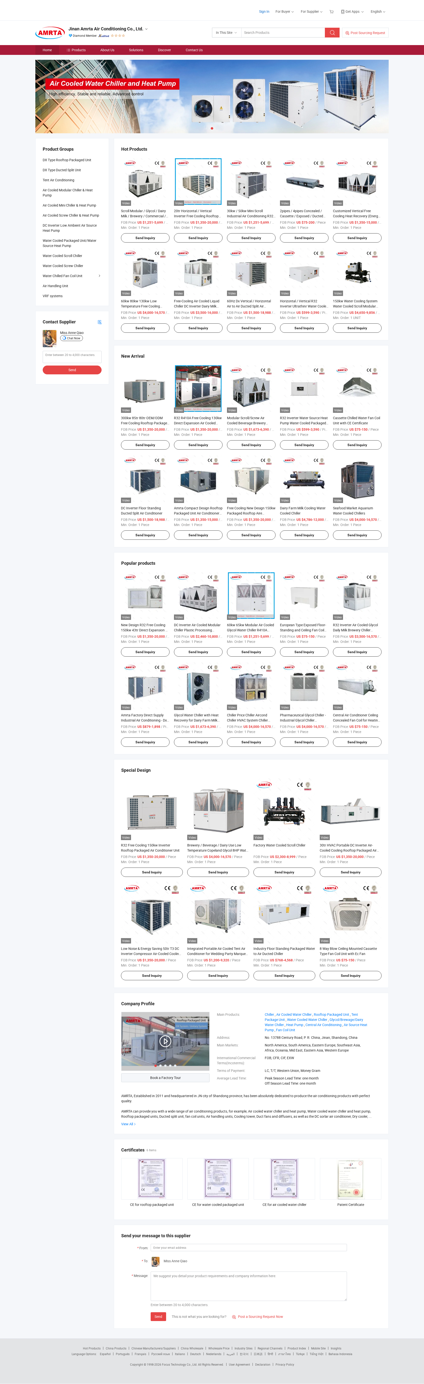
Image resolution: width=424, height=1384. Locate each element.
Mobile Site (318, 1348)
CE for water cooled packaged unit (218, 1204)
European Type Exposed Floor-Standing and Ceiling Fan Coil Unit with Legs (303, 630)
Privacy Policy (285, 1364)
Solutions (136, 50)
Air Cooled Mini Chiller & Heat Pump (69, 205)
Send (158, 1316)
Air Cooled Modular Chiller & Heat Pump (68, 192)
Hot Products (92, 1348)
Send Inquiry (145, 238)
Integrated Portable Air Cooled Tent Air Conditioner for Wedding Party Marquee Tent (217, 953)
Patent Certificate (350, 1204)
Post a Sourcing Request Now (257, 1316)
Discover (164, 50)
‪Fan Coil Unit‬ (285, 1030)
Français (140, 1354)
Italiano (180, 1354)
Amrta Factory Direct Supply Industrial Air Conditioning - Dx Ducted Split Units (144, 720)
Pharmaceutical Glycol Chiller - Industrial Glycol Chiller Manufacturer (303, 720)
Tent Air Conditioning (58, 180)
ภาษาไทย (284, 1354)
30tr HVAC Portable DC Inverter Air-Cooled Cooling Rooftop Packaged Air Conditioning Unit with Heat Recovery (348, 850)
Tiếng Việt (316, 1354)
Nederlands (213, 1354)
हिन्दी (270, 1354)
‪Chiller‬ (269, 1014)
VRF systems (53, 296)
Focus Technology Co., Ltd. (180, 1364)
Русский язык (160, 1354)
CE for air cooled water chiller (284, 1204)
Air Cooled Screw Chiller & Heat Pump (71, 215)
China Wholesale (192, 1348)
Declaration (262, 1364)
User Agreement (239, 1364)
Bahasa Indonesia (340, 1354)
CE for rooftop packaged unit (152, 1204)
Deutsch (195, 1354)
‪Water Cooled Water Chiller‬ (307, 1019)
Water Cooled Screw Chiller (63, 265)
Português (123, 1354)
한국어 (244, 1354)
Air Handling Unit (55, 285)
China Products (116, 1348)
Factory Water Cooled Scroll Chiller (279, 845)
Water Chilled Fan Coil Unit (62, 275)
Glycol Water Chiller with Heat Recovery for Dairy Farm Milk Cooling (196, 720)
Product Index (297, 1348)
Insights (336, 1348)
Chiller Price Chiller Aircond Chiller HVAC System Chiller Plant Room (247, 720)
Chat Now (73, 338)
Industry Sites (243, 1348)
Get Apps (352, 11)
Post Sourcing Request (368, 32)
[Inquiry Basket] (332, 11)
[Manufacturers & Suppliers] (66, 9)
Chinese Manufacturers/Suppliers (154, 1348)
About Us (107, 50)
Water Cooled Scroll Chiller (62, 255)
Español (105, 1354)
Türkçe (300, 1354)
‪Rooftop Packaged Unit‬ (331, 1014)
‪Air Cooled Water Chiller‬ (294, 1014)
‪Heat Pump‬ (294, 1024)
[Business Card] (100, 321)
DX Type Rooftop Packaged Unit (67, 160)
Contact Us (194, 50)
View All (127, 1124)
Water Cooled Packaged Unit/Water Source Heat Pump (69, 243)
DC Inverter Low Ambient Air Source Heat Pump (70, 228)
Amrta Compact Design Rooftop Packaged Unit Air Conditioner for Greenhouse (198, 513)
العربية (230, 1354)
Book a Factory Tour (165, 1077)
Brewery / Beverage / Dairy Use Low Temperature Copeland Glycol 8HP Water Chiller (218, 850)
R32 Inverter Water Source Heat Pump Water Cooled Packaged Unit (304, 423)
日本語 (258, 1354)
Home (47, 50)
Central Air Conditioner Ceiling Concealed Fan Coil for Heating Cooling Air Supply (356, 720)
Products (79, 50)
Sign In (264, 11)
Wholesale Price (218, 1348)
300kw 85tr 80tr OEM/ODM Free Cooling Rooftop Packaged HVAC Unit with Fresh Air (145, 423)
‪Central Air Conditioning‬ (323, 1024)
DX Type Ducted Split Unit (62, 170)
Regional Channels (270, 1348)
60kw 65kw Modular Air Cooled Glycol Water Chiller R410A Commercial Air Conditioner (250, 630)
